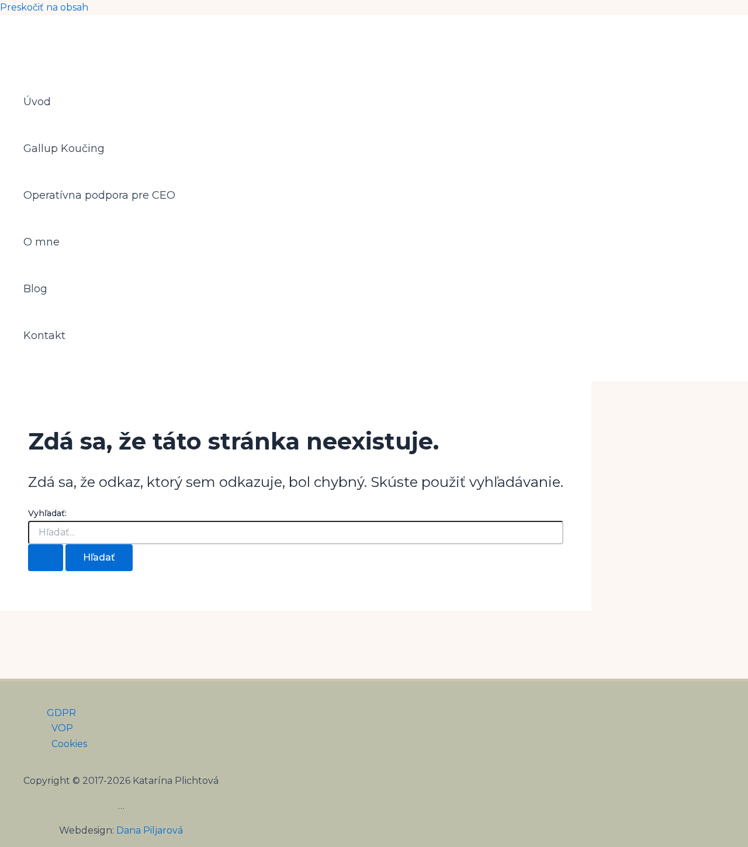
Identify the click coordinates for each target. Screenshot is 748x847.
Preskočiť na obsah (44, 7)
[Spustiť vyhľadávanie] (45, 557)
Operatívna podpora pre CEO (99, 195)
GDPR (61, 712)
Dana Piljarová (149, 830)
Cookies (69, 743)
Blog (35, 288)
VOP (62, 728)
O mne (41, 242)
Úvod (37, 101)
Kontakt (44, 335)
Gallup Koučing (64, 148)
